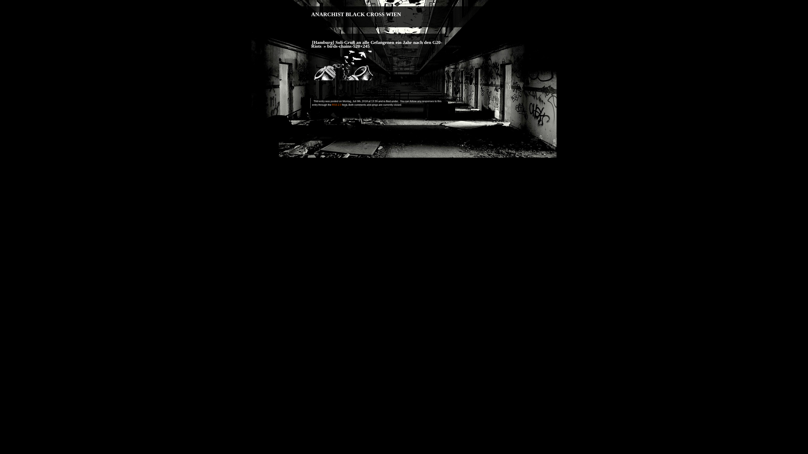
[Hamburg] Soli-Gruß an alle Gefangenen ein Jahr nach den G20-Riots (376, 44)
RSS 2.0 (337, 105)
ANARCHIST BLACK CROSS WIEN (356, 14)
